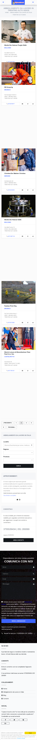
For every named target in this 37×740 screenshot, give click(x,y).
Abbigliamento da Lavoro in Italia (21, 12)
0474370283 (11, 322)
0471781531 (11, 370)
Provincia (6, 456)
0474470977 (11, 103)
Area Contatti (18, 540)
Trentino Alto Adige (19, 14)
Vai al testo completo (9, 495)
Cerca (18, 466)
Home (7, 12)
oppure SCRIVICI (8, 535)
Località (6, 442)
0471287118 (11, 236)
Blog (4, 695)
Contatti (6, 699)
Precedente (8, 422)
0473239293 (11, 190)
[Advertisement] (18, 126)
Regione (6, 449)
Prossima (11, 427)
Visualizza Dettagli (21, 738)
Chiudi (30, 733)
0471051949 (11, 61)
